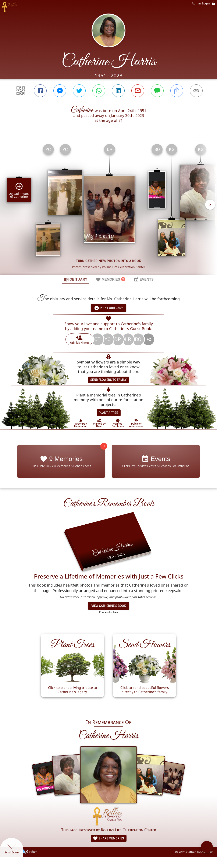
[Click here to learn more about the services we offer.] (108, 816)
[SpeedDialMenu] (207, 847)
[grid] (108, 207)
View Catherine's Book (108, 605)
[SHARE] (176, 90)
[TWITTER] (79, 90)
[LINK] (196, 90)
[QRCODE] (20, 90)
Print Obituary (111, 308)
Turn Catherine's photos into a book (108, 261)
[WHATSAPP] (98, 90)
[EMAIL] (137, 90)
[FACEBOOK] (40, 90)
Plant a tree (108, 412)
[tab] (75, 279)
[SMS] (157, 90)
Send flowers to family (108, 379)
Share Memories (111, 838)
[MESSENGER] (59, 90)
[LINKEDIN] (118, 90)
